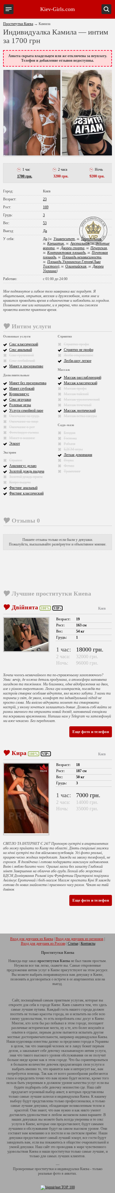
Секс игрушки (20, 399)
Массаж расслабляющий (82, 377)
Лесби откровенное (78, 355)
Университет (64, 239)
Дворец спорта (72, 248)
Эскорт (14, 443)
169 (45, 207)
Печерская (98, 248)
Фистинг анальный (23, 488)
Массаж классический (80, 383)
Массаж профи (75, 388)
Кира (19, 753)
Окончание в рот (22, 427)
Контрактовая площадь (66, 252)
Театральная (91, 239)
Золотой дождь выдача (26, 471)
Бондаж (69, 433)
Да (45, 231)
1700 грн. (24, 176)
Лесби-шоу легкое (77, 361)
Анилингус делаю (22, 466)
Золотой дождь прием (26, 477)
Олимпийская (75, 266)
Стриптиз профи (76, 344)
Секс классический (23, 344)
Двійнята (25, 607)
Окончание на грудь (24, 416)
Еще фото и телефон (90, 731)
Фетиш (69, 466)
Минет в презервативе (26, 366)
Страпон (15, 460)
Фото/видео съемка (24, 432)
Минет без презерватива (27, 383)
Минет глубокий (21, 388)
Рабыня (69, 444)
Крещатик (55, 243)
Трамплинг (72, 471)
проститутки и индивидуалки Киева (62, 1169)
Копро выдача (20, 482)
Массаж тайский (76, 394)
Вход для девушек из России (43, 943)
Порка (69, 460)
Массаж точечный (77, 405)
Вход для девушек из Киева (31, 939)
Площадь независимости (81, 257)
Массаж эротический (80, 410)
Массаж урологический (82, 399)
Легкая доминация (78, 455)
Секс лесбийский (22, 361)
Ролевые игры (20, 405)
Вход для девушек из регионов (79, 939)
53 (45, 223)
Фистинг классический (26, 493)
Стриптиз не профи (78, 350)
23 (45, 199)
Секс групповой (21, 355)
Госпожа (70, 438)
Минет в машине (22, 438)
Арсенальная (80, 243)
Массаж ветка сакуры (80, 416)
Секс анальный (20, 350)
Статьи (73, 943)
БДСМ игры (73, 449)
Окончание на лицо (23, 421)
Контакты (88, 943)
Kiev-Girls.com (57, 9)
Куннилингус (19, 394)
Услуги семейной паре (26, 410)
